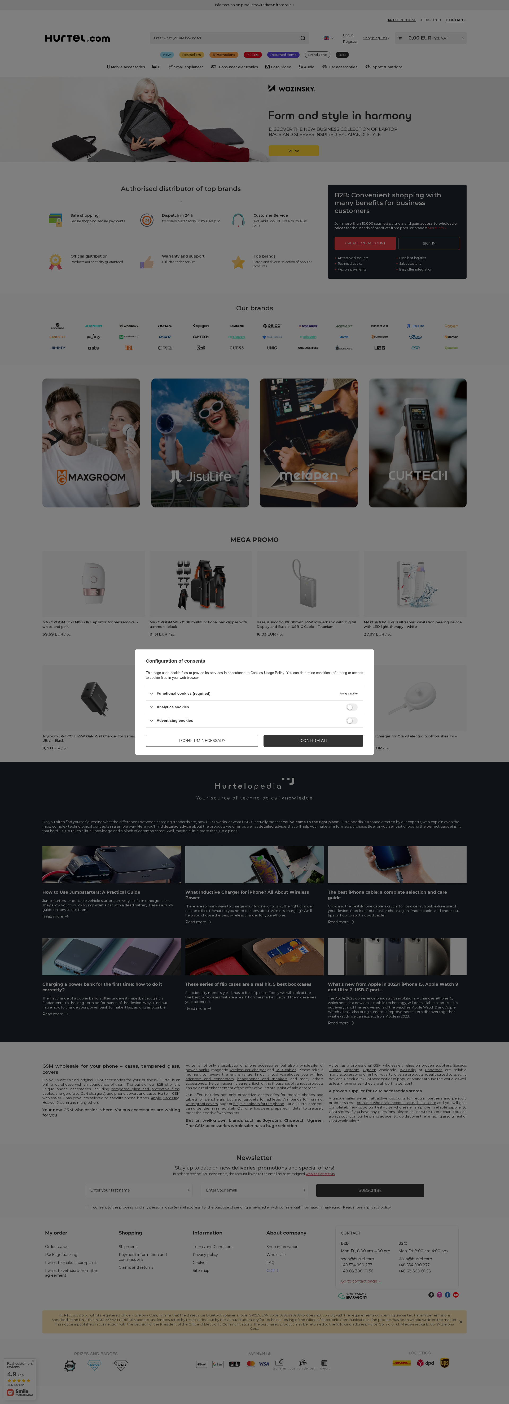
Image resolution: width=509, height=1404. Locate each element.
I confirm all (313, 740)
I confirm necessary (202, 740)
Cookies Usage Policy (267, 673)
